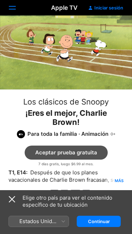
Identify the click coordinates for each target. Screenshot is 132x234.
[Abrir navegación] (16, 7)
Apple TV (64, 7)
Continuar (99, 221)
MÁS (119, 180)
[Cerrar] (12, 199)
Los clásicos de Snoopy (66, 101)
